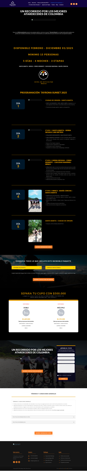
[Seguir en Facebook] (71, 4)
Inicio (29, 2)
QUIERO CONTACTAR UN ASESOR (43, 279)
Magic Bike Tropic (48, 460)
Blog (57, 4)
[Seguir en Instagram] (74, 4)
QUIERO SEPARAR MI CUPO (43, 247)
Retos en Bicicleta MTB (42, 2)
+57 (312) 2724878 (34, 458)
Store (66, 468)
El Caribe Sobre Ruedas (34, 4)
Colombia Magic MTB (49, 458)
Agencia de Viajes (46, 4)
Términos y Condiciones (65, 458)
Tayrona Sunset (48, 462)
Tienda (53, 4)
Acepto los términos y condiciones (65, 375)
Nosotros (34, 2)
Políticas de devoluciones (66, 460)
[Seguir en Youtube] (76, 4)
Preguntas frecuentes (65, 462)
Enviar (63, 378)
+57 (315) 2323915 (34, 455)
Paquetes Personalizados (56, 2)
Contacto (61, 4)
